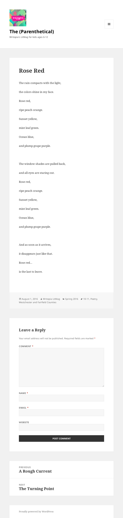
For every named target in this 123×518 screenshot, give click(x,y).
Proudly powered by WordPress (36, 511)
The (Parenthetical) (31, 31)
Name (23, 393)
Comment (26, 346)
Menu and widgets (109, 28)
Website (24, 422)
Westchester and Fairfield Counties (37, 302)
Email (24, 407)
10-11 (86, 298)
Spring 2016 (71, 298)
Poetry (93, 298)
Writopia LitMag (51, 298)
